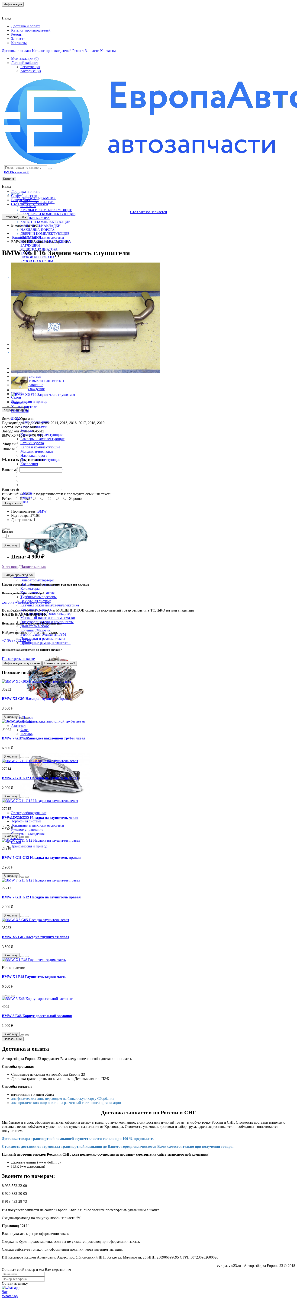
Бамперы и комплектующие (47, 214)
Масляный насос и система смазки (47, 618)
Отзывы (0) (20, 411)
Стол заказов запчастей (29, 204)
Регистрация (30, 67)
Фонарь (26, 734)
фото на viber (40, 602)
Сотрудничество (24, 196)
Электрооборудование (28, 813)
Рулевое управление (27, 829)
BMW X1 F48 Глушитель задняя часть (34, 977)
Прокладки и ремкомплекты (42, 638)
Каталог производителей (31, 30)
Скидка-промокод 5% (18, 575)
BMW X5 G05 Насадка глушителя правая (37, 699)
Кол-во (7, 532)
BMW (42, 511)
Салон (16, 397)
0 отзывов (10, 567)
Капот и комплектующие (45, 222)
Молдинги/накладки (40, 226)
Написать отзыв (33, 567)
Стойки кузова (35, 218)
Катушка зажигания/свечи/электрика (49, 605)
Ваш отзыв (10, 490)
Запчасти (18, 39)
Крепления (29, 464)
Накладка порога (37, 229)
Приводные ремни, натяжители (45, 643)
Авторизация (30, 71)
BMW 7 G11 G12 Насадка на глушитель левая (40, 778)
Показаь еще (13, 1039)
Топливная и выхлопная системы (37, 381)
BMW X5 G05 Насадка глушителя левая (35, 937)
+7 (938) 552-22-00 (16, 640)
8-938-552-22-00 (16, 172)
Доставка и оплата (25, 26)
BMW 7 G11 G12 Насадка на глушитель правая (41, 857)
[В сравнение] (8, 529)
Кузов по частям (36, 261)
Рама (24, 501)
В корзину (11, 545)
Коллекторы (30, 588)
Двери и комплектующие (44, 233)
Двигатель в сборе (34, 626)
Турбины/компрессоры (38, 597)
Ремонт (17, 34)
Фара (24, 730)
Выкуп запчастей (25, 200)
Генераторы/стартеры (37, 580)
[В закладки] (4, 529)
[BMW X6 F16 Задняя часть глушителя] (85, 372)
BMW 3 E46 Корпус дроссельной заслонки (37, 1016)
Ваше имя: (10, 470)
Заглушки (30, 245)
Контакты (12, 10)
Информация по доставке (22, 663)
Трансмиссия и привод (29, 401)
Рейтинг (8, 499)
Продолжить (12, 503)
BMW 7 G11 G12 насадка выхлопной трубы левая (43, 738)
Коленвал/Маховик (35, 630)
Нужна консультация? (59, 663)
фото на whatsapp (15, 602)
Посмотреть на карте (18, 659)
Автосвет (18, 726)
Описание (19, 402)
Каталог (8, 179)
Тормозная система (26, 821)
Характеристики (24, 407)
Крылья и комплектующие (46, 210)
